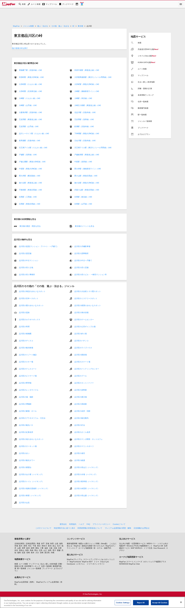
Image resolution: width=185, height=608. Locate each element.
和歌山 (21, 550)
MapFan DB (158, 546)
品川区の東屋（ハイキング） (30, 495)
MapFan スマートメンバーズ (130, 562)
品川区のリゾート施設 (28, 355)
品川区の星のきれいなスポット (31, 305)
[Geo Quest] (81, 4)
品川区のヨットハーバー (84, 383)
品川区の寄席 (24, 327)
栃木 (21, 546)
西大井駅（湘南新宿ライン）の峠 (87, 169)
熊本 (32, 553)
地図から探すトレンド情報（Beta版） (93, 544)
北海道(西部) (31, 544)
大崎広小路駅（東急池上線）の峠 (87, 105)
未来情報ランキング (32, 566)
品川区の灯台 (79, 425)
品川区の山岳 (24, 503)
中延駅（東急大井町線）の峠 (30, 169)
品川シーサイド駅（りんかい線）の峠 (34, 133)
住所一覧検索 (46, 566)
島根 (31, 550)
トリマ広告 (148, 548)
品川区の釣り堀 (80, 334)
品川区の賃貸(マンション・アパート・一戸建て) (38, 246)
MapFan (16, 26)
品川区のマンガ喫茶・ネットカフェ (88, 439)
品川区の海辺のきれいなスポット (32, 291)
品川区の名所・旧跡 (82, 411)
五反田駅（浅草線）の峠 (84, 119)
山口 (45, 550)
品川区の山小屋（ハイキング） (31, 474)
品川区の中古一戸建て (83, 260)
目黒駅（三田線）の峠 (28, 197)
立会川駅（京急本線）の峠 (85, 141)
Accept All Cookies (159, 602)
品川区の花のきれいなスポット (31, 439)
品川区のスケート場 (82, 362)
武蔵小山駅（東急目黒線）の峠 (86, 190)
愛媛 (59, 550)
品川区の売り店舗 (81, 267)
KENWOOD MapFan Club (129, 564)
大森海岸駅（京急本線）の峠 (30, 112)
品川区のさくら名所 (82, 432)
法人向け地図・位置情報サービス (132, 544)
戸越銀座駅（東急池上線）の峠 (86, 155)
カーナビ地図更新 (85, 548)
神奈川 (44, 546)
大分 (37, 553)
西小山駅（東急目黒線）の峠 (85, 176)
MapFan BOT (87, 562)
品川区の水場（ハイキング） (85, 474)
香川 (54, 550)
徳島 (49, 550)
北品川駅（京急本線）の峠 (85, 112)
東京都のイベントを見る (84, 226)
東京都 (80, 26)
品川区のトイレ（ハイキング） (31, 481)
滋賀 (46, 548)
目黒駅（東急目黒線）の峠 (29, 204)
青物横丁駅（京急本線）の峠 (30, 70)
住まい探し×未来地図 (48, 564)
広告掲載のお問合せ (142, 528)
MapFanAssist (75, 562)
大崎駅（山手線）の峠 (28, 105)
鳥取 (27, 550)
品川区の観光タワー (27, 460)
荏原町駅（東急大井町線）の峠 (31, 77)
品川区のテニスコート (28, 369)
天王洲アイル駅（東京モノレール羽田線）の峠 (92, 148)
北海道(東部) (19, 544)
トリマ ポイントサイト (96, 564)
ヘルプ (81, 524)
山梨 (19, 548)
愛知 (37, 548)
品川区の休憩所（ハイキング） (86, 488)
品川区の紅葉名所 (26, 432)
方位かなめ (104, 562)
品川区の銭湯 (79, 460)
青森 (38, 544)
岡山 (36, 550)
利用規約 (72, 524)
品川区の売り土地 (26, 267)
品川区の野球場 (25, 383)
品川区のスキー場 (26, 362)
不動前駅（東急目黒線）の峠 (30, 190)
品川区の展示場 (80, 397)
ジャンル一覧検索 (34, 568)
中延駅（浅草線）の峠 (83, 162)
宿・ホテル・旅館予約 (102, 548)
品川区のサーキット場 (28, 446)
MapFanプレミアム (74, 559)
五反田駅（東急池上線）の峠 (30, 119)
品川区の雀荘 (79, 453)
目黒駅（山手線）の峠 (83, 204)
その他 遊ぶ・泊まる (60, 26)
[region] (92, 602)
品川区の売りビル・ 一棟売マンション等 (90, 275)
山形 (56, 544)
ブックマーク (47, 568)
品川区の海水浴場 (81, 312)
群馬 (25, 546)
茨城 (16, 546)
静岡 (32, 548)
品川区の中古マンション (28, 260)
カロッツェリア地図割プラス (154, 562)
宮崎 (41, 553)
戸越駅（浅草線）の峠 (28, 155)
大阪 (50, 548)
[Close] (181, 602)
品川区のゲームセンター (84, 320)
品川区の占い (24, 453)
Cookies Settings (123, 602)
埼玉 (30, 546)
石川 (59, 546)
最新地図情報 (72, 544)
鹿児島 (47, 553)
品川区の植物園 (25, 334)
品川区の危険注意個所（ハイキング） (34, 488)
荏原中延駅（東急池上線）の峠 (86, 70)
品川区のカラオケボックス (29, 320)
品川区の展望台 (25, 467)
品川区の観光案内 (81, 418)
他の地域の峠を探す (20, 48)
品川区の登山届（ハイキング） (86, 495)
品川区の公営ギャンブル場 (85, 327)
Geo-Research (159, 548)
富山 (54, 546)
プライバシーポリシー (101, 524)
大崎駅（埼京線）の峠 (83, 98)
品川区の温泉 (24, 312)
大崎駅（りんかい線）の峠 (29, 98)
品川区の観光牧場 (26, 348)
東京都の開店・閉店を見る (30, 226)
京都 (55, 548)
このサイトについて (43, 528)
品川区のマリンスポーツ (84, 446)
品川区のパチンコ (81, 341)
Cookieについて (119, 524)
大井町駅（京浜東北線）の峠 (30, 91)
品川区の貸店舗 (25, 253)
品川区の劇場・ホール (28, 411)
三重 (41, 548)
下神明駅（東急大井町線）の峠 (86, 133)
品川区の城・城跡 (26, 397)
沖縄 (52, 553)
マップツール (34, 564)
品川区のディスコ (26, 341)
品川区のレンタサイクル (28, 390)
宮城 (47, 544)
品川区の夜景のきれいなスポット (87, 305)
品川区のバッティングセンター (86, 369)
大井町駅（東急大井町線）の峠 (86, 84)
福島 (61, 544)
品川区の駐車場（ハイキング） (86, 481)
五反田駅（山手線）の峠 (28, 126)
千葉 (34, 546)
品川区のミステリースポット (85, 298)
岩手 (43, 544)
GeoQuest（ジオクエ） (76, 564)
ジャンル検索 (28, 26)
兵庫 (60, 548)
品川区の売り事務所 (27, 275)
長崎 (28, 553)
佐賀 (23, 553)
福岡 (19, 553)
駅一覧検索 (21, 568)
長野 (23, 548)
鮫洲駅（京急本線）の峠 (84, 126)
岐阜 (28, 548)
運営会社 (63, 524)
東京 (39, 546)
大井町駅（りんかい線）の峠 (30, 84)
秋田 (52, 544)
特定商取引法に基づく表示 (64, 528)
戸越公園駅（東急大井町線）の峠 (32, 162)
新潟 (49, 546)
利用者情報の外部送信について (90, 528)
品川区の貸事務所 (81, 253)
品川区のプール (80, 376)
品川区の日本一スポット (28, 298)
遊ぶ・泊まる (42, 26)
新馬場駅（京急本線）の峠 (29, 141)
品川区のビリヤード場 (28, 376)
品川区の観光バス (26, 425)
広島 (40, 550)
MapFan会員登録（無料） (24, 582)
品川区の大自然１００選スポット (87, 291)
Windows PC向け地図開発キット (139, 546)
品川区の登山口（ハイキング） (86, 467)
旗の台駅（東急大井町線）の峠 (86, 183)
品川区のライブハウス (83, 348)
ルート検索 (23, 564)
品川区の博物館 (25, 404)
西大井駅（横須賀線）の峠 (29, 176)
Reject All (141, 602)
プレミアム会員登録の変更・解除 (118, 528)
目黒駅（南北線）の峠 (83, 197)
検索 (16, 564)
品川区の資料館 (80, 390)
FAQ (88, 524)
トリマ (96, 562)
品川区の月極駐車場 (82, 246)
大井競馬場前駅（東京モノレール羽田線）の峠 (92, 77)
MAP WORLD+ (137, 548)
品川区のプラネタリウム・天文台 (32, 418)
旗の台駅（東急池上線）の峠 (30, 183)
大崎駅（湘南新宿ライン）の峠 (86, 91)
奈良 (16, 550)
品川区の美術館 (80, 404)
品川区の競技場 (80, 355)
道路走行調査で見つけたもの (93, 546)
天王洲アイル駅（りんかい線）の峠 (33, 148)
